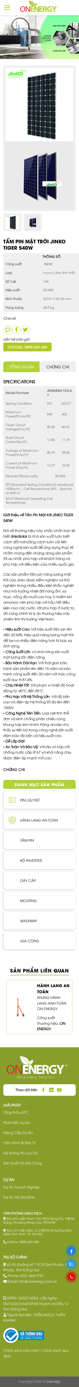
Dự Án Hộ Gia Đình (19, 1197)
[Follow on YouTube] (59, 1090)
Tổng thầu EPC (15, 1112)
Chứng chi (57, 366)
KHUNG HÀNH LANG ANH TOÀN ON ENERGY (51, 1003)
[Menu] (7, 7)
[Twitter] (25, 330)
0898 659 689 (29, 1242)
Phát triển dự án (16, 1122)
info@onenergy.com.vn (37, 1281)
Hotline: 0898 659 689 (27, 347)
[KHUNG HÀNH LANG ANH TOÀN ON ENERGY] (20, 1006)
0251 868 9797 (32, 1275)
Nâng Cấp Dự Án (18, 1132)
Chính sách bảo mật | (22, 1350)
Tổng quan (21, 366)
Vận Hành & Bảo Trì (19, 1142)
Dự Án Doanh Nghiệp (21, 1187)
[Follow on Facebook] (43, 1090)
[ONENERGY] (39, 7)
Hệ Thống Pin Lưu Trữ (20, 1152)
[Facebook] (16, 330)
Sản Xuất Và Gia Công (22, 1162)
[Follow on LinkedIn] (51, 1090)
